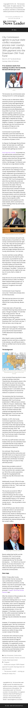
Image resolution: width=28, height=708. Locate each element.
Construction (17, 655)
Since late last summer (9, 152)
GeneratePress (19, 705)
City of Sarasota (8, 655)
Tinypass (6, 662)
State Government (12, 660)
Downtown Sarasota (8, 657)
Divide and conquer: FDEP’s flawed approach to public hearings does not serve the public (13, 667)
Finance (17, 657)
